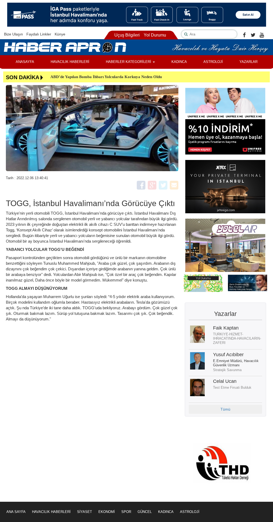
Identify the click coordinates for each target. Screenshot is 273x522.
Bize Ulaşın (13, 34)
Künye (60, 34)
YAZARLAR (248, 62)
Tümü (225, 409)
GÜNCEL (145, 512)
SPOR (126, 512)
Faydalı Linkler (38, 34)
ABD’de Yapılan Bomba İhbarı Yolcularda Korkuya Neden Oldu (106, 77)
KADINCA (179, 62)
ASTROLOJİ (213, 62)
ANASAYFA (25, 62)
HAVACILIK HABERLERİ (70, 62)
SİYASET (84, 512)
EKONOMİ (106, 512)
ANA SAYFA (16, 512)
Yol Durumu (155, 35)
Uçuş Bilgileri (127, 35)
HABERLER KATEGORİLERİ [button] (129, 62)
